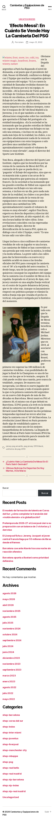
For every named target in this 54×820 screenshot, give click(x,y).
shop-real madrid (12, 773)
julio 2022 (8, 693)
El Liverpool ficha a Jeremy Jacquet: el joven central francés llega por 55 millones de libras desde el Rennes (27, 539)
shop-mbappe (10, 756)
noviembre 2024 (11, 628)
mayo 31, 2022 (35, 42)
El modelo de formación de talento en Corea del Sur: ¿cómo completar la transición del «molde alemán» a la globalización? (26, 514)
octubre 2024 (10, 634)
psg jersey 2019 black (33, 446)
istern (20, 42)
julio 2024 (8, 646)
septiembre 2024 (12, 640)
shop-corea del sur (13, 721)
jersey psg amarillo (14, 446)
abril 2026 (8, 605)
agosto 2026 (9, 593)
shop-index (9, 726)
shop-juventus (10, 738)
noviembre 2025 (11, 611)
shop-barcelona (11, 715)
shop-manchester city (15, 750)
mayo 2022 (9, 699)
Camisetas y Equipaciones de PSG (27, 6)
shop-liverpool (10, 744)
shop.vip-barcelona (13, 779)
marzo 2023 (9, 675)
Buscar (6, 488)
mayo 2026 (9, 599)
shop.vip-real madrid (14, 791)
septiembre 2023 (12, 669)
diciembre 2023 (11, 658)
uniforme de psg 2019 (15, 449)
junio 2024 (8, 652)
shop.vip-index (11, 785)
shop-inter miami (12, 732)
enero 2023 (9, 681)
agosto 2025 (9, 617)
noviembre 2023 (11, 664)
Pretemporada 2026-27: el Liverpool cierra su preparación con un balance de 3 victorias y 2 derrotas (27, 526)
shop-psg (8, 762)
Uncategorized (27, 19)
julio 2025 (8, 622)
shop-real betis (11, 768)
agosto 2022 (9, 687)
